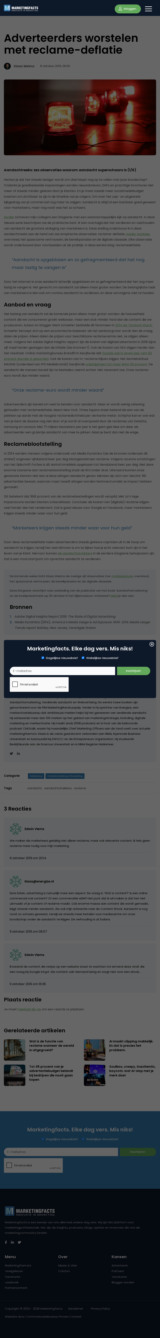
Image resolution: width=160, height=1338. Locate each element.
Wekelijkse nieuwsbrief (102, 658)
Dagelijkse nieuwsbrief (62, 658)
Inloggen (129, 9)
